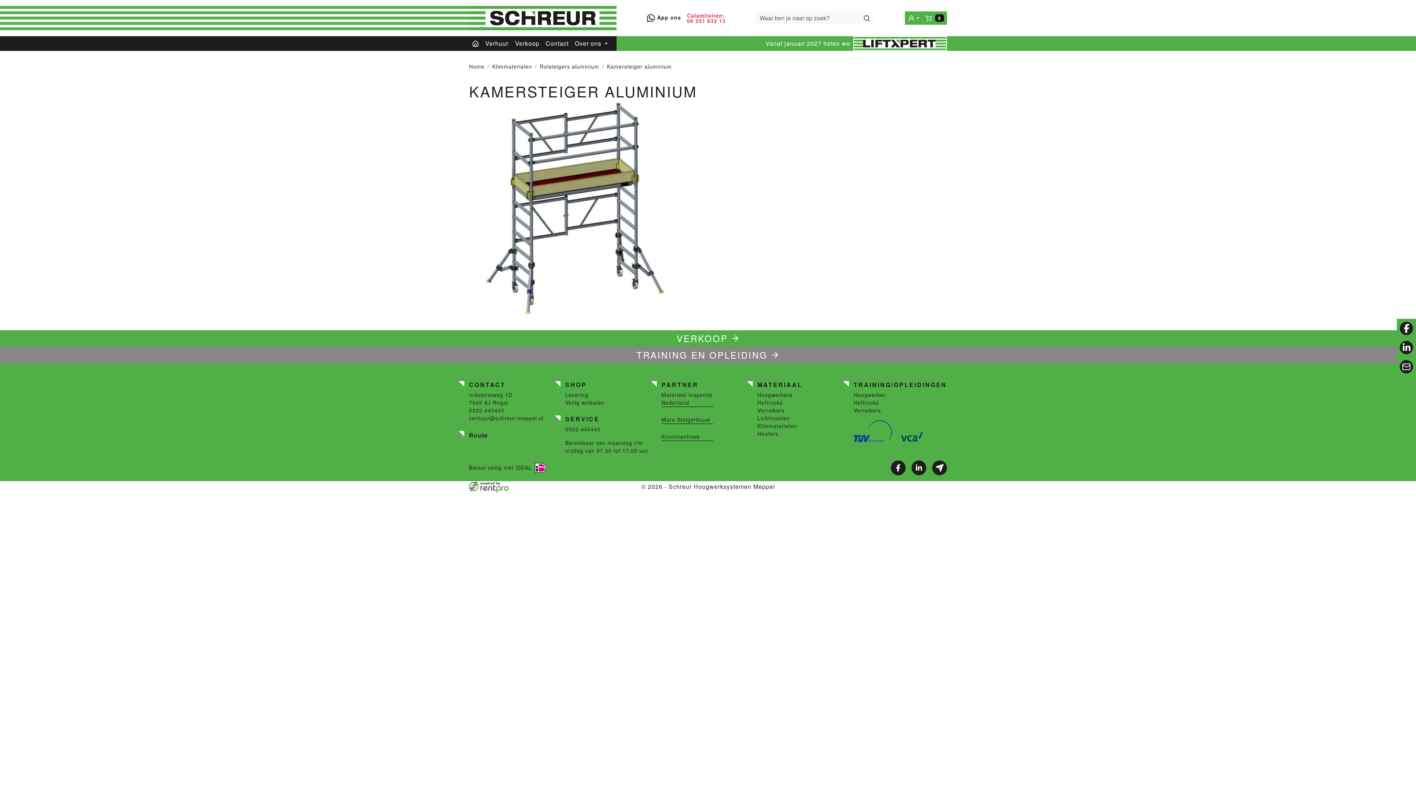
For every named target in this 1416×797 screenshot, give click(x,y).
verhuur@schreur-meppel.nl (506, 418)
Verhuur (497, 43)
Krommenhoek (681, 436)
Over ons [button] (589, 43)
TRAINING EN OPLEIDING (702, 354)
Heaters (767, 433)
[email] (1406, 366)
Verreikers (771, 410)
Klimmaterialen (512, 66)
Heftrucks (770, 402)
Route (478, 435)
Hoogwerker (870, 394)
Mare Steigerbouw (686, 419)
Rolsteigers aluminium (569, 66)
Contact (557, 43)
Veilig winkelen (585, 402)
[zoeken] (866, 18)
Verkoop (527, 43)
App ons (668, 17)
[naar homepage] (543, 18)
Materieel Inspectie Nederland (687, 398)
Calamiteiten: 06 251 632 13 (706, 18)
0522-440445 (486, 410)
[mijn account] (913, 17)
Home (477, 66)
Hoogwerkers (774, 394)
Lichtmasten (773, 418)
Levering (577, 394)
